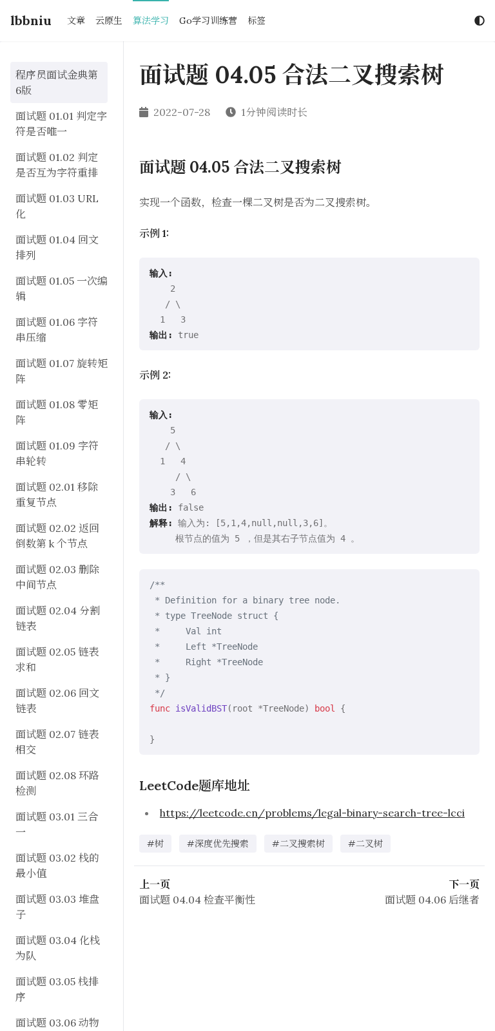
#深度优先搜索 (218, 843)
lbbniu (31, 20)
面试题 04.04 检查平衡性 (197, 899)
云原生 (108, 20)
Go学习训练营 (208, 20)
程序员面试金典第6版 (56, 82)
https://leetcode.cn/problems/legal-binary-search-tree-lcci (312, 812)
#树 (155, 843)
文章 (76, 20)
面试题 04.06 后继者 (432, 899)
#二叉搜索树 (298, 843)
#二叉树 (365, 843)
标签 (257, 20)
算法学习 (151, 20)
